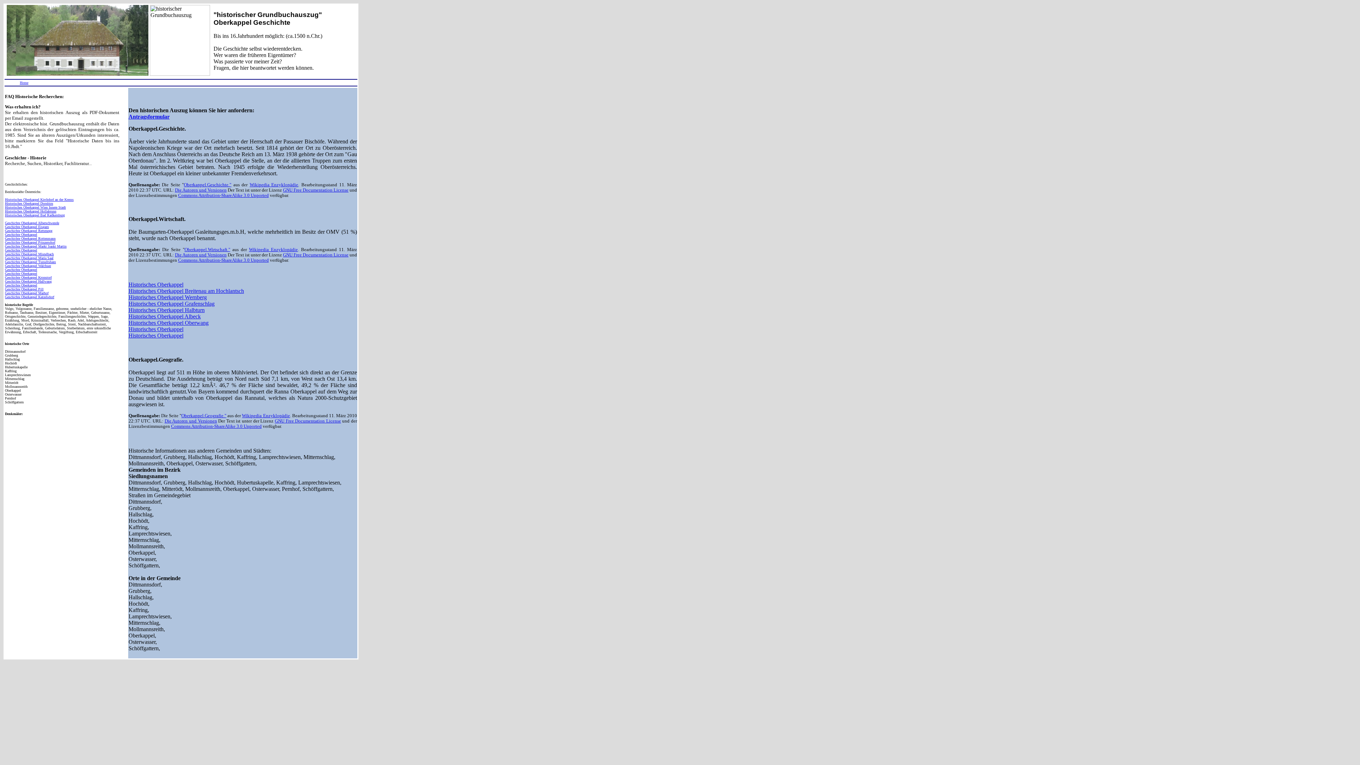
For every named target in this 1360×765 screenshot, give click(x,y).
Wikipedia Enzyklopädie (274, 184)
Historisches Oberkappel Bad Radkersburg (35, 215)
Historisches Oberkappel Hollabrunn (30, 211)
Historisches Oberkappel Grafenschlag (172, 304)
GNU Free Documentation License (315, 190)
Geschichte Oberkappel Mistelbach (29, 254)
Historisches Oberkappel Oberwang (169, 323)
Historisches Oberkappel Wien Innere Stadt (35, 207)
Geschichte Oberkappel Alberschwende (32, 223)
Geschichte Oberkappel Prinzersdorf (30, 242)
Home (24, 83)
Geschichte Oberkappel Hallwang (28, 281)
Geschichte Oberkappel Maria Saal (29, 258)
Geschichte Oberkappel (21, 235)
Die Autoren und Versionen (201, 190)
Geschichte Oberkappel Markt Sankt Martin (36, 246)
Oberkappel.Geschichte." (207, 184)
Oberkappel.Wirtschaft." (207, 249)
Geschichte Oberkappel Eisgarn (27, 227)
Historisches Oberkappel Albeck (165, 316)
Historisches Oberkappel (156, 285)
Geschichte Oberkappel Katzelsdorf (29, 297)
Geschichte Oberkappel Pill (24, 289)
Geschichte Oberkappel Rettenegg (28, 231)
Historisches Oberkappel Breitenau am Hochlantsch (186, 291)
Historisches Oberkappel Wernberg (168, 297)
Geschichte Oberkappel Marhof (27, 293)
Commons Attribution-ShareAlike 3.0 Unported (223, 195)
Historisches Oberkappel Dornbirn (29, 203)
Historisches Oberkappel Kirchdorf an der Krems (39, 200)
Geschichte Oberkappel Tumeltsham (30, 262)
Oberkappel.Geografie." (203, 415)
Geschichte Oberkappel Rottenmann (30, 238)
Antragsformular (149, 117)
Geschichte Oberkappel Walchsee (28, 266)
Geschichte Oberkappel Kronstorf (28, 277)
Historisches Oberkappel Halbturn (167, 310)
